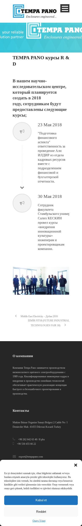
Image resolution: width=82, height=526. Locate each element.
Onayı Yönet (39, 520)
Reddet (41, 511)
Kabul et (41, 500)
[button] (76, 465)
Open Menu (64, 8)
